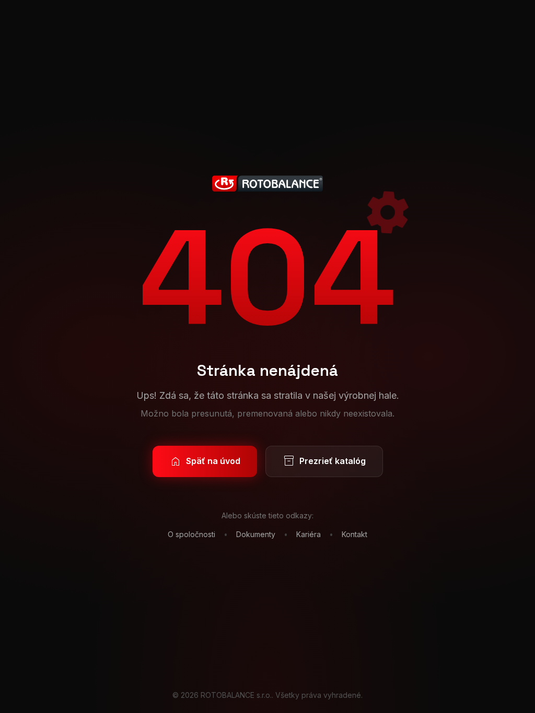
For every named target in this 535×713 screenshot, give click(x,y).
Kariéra (308, 534)
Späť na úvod (204, 461)
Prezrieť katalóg (324, 461)
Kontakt (354, 534)
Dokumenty (255, 534)
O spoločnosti (191, 534)
